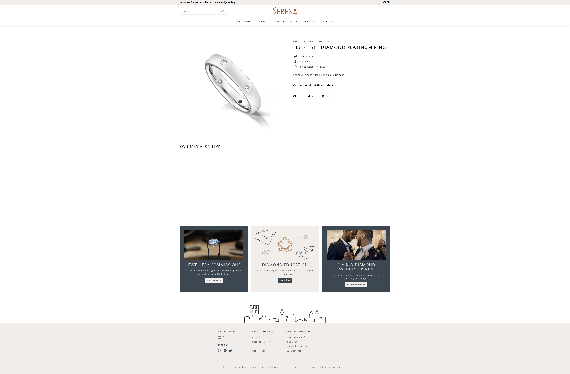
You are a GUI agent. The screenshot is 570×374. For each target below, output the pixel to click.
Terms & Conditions (268, 367)
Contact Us (326, 21)
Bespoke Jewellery (261, 342)
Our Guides (285, 280)
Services (309, 21)
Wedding (262, 21)
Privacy (252, 367)
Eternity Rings (323, 42)
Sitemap (312, 367)
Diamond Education (296, 346)
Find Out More (214, 280)
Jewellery (278, 21)
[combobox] (203, 11)
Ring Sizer (291, 342)
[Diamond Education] (285, 245)
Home (296, 42)
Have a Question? (295, 337)
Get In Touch (258, 351)
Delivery (285, 367)
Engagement (244, 21)
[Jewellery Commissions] (213, 245)
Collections (308, 42)
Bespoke (294, 21)
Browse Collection (356, 285)
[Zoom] (231, 84)
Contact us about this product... (314, 85)
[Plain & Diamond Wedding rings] (356, 245)
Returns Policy (299, 367)
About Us (257, 337)
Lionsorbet (336, 367)
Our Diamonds (293, 351)
